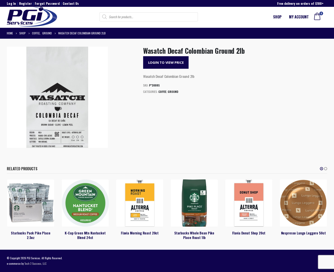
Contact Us (71, 3)
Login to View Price (166, 62)
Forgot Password (47, 3)
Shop (277, 17)
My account (299, 17)
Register (25, 3)
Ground (173, 92)
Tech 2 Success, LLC (35, 263)
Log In (11, 3)
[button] (321, 168)
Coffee (162, 92)
